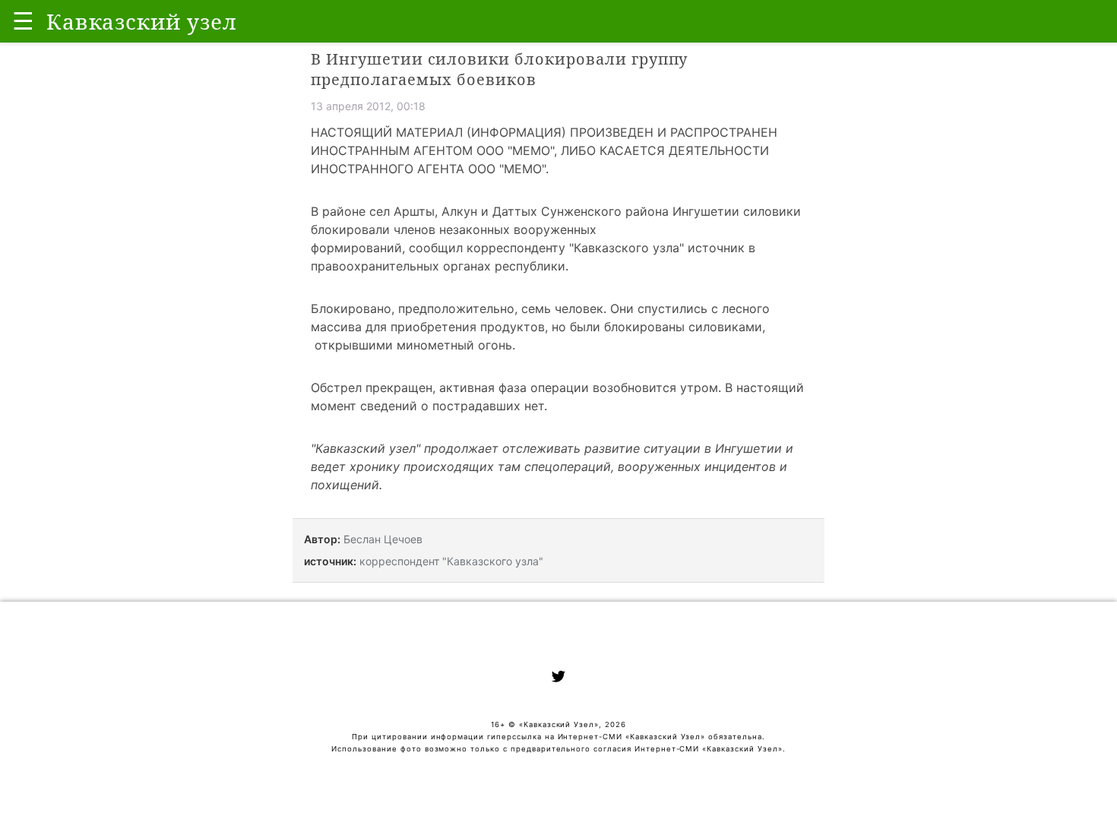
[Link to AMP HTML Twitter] (558, 678)
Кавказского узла (626, 247)
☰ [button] (23, 21)
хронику (375, 466)
